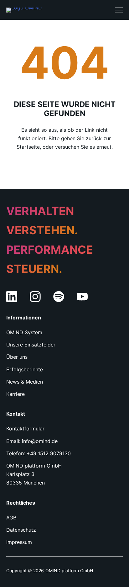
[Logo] (24, 10)
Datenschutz (21, 530)
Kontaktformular (25, 428)
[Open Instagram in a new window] (35, 296)
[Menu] (119, 10)
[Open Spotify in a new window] (58, 296)
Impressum (19, 542)
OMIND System (24, 332)
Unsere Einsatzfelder (30, 344)
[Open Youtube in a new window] (82, 296)
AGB (11, 517)
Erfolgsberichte (24, 369)
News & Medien (24, 382)
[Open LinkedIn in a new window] (11, 296)
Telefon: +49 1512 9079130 (38, 453)
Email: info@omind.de (32, 441)
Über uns (17, 357)
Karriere (15, 394)
